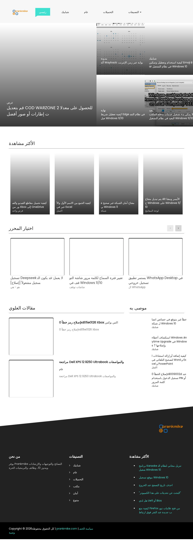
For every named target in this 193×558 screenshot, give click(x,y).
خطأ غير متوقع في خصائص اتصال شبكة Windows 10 (169, 321)
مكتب (75, 486)
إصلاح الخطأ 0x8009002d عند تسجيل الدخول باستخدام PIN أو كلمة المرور (169, 378)
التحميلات (109, 13)
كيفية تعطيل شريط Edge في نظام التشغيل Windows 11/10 (123, 116)
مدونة (104, 58)
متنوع (74, 500)
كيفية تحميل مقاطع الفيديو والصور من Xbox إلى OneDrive (29, 205)
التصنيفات (134, 13)
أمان (74, 493)
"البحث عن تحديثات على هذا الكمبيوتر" (160, 493)
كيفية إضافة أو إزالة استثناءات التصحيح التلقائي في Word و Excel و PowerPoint (169, 360)
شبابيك (66, 13)
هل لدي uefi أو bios (150, 500)
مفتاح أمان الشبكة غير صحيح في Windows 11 (117, 205)
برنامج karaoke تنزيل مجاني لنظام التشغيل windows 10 (160, 468)
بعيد (151, 110)
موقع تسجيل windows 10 (153, 477)
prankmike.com (67, 529)
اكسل (154, 367)
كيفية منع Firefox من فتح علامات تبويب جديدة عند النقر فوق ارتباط (159, 510)
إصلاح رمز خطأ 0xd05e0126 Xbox (81, 322)
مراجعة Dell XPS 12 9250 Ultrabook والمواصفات (91, 362)
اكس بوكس (111, 322)
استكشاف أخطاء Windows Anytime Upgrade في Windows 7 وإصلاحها (169, 341)
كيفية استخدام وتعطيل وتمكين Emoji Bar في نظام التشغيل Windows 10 (170, 64)
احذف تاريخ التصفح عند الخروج (156, 485)
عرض (10, 102)
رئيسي (43, 13)
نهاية (103, 110)
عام (87, 13)
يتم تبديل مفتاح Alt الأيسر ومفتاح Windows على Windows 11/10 (163, 203)
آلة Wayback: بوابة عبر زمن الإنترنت (122, 62)
